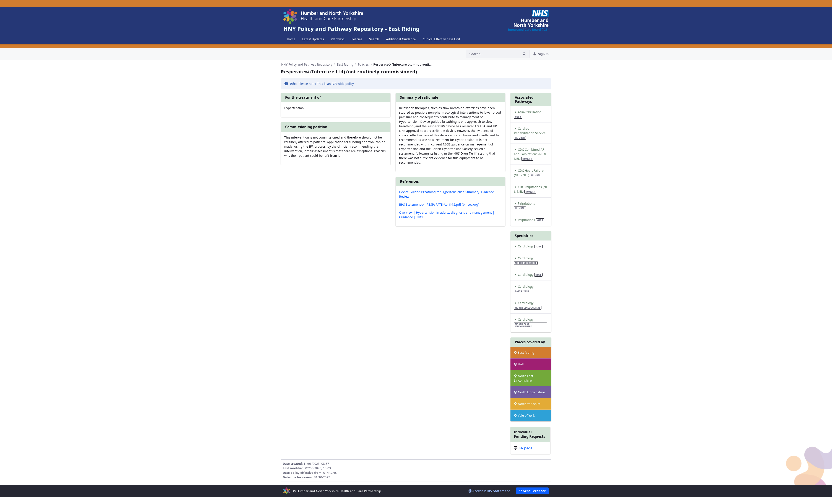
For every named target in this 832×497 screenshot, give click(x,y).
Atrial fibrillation (528, 114)
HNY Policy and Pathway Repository (306, 64)
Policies (363, 64)
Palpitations (525, 205)
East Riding (345, 64)
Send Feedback (534, 491)
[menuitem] (291, 39)
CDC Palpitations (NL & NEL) (531, 189)
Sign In (543, 54)
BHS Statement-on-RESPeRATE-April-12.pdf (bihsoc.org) (439, 204)
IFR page (525, 448)
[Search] (524, 54)
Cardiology (529, 246)
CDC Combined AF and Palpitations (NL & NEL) (530, 154)
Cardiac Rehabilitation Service (530, 132)
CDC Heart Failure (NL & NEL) (529, 172)
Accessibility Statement (490, 491)
